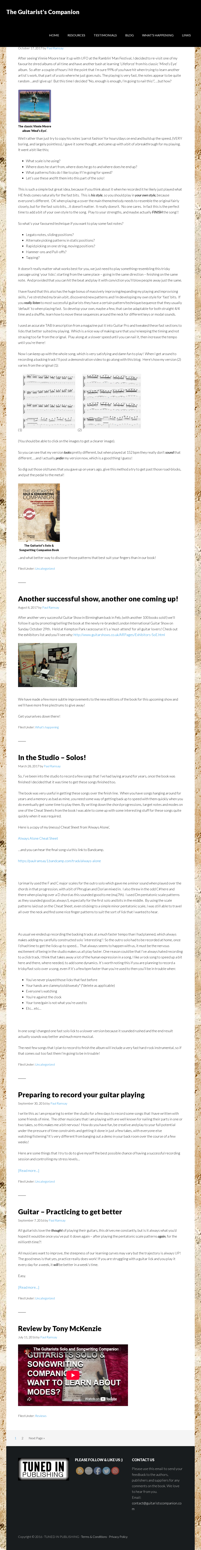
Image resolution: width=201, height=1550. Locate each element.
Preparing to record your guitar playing (81, 1094)
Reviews (41, 1416)
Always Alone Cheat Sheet (38, 838)
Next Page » (37, 1438)
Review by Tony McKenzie (59, 1328)
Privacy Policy (118, 1536)
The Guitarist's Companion (42, 11)
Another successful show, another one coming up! (98, 598)
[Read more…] (28, 1170)
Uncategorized (45, 568)
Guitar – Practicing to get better (70, 1211)
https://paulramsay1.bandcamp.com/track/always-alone (59, 861)
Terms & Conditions (94, 1536)
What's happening (47, 727)
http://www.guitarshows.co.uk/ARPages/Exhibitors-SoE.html (119, 634)
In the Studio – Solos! (52, 757)
